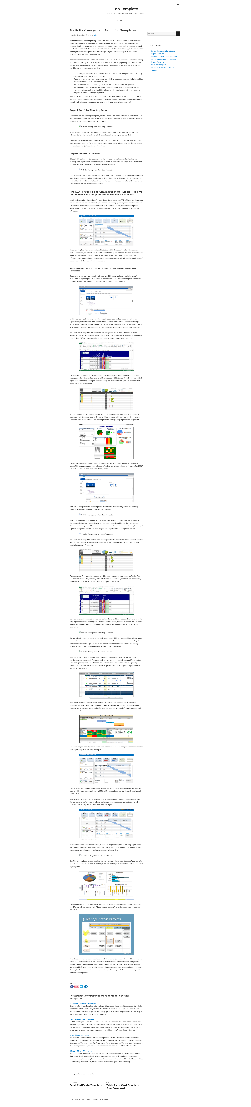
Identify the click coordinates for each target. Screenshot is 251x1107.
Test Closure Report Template (82, 1019)
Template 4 (90, 1074)
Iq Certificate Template (79, 1035)
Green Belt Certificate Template (83, 1004)
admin (96, 35)
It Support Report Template (81, 1051)
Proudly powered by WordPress (80, 1099)
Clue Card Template (158, 65)
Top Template (125, 9)
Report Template (79, 1074)
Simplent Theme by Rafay (100, 1099)
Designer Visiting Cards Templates (164, 56)
